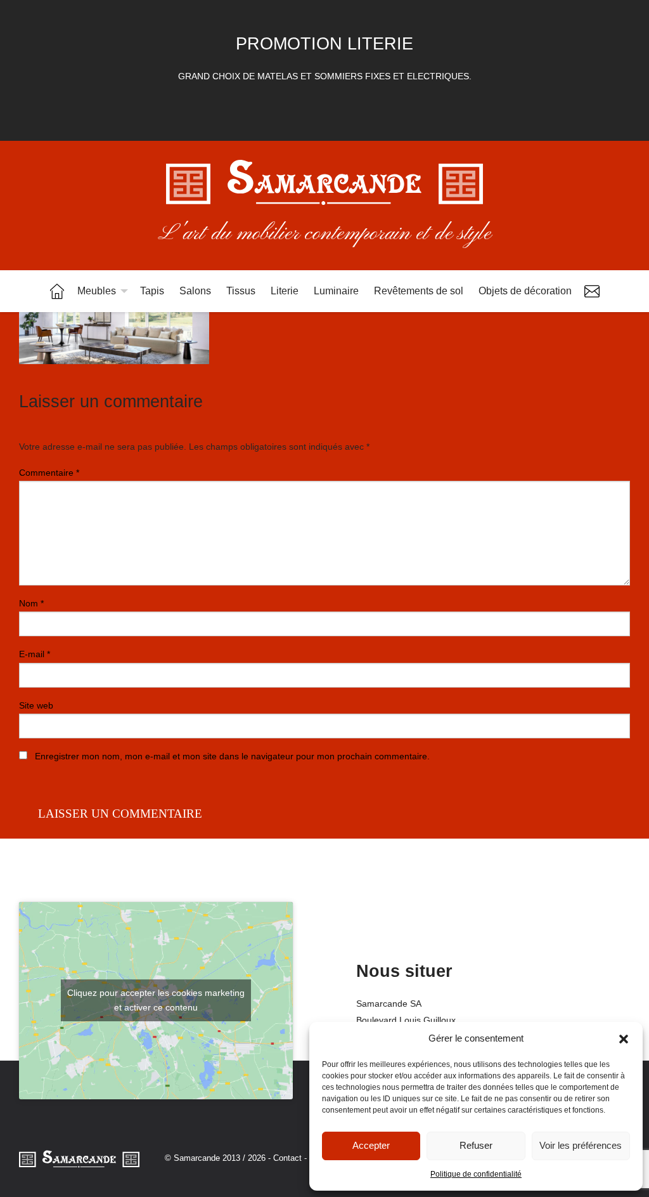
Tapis (152, 290)
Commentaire (49, 473)
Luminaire (336, 290)
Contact (592, 291)
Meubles (96, 290)
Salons (195, 290)
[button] (623, 1039)
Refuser (475, 1145)
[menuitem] (57, 291)
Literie (285, 290)
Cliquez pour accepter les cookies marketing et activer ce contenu (156, 1000)
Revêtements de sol (418, 290)
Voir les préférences (580, 1145)
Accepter (371, 1145)
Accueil (57, 291)
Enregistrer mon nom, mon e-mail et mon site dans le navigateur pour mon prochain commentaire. (232, 756)
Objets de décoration (525, 290)
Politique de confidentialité (476, 1174)
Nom (31, 603)
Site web (36, 705)
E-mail (34, 654)
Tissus (240, 290)
